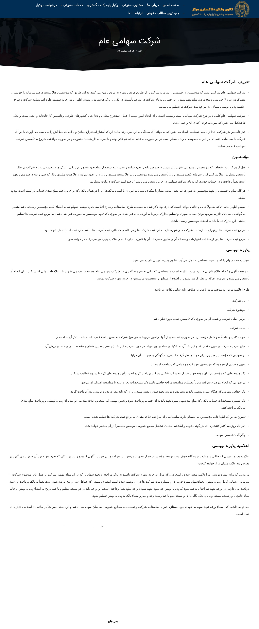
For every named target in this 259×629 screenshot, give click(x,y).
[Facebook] (138, 615)
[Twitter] (133, 615)
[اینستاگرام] (127, 615)
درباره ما (155, 608)
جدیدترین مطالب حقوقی (127, 608)
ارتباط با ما (98, 608)
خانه (140, 50)
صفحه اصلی (174, 608)
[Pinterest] (115, 615)
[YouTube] (121, 615)
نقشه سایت (78, 608)
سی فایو (113, 621)
